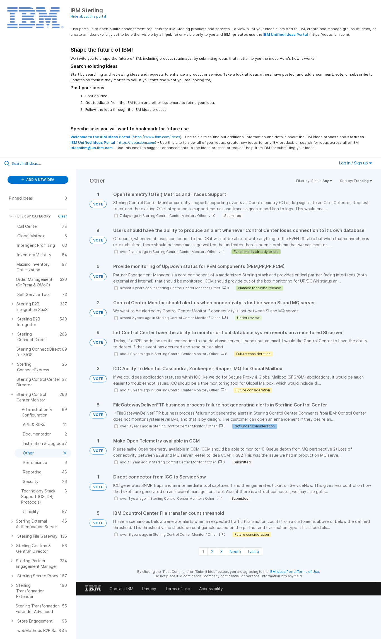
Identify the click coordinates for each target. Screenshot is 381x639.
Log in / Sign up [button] (354, 163)
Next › (235, 551)
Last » (253, 551)
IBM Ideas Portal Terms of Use (294, 571)
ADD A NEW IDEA (39, 180)
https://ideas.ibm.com (136, 142)
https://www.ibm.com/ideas (156, 137)
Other (202, 216)
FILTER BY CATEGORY (33, 216)
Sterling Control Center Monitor (168, 216)
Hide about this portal (88, 16)
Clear (62, 216)
